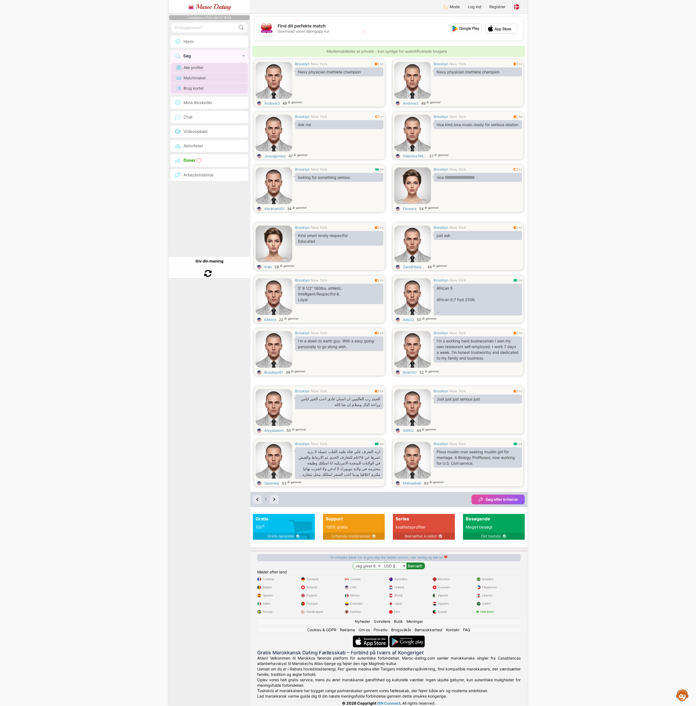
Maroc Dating (212, 7)
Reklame (347, 629)
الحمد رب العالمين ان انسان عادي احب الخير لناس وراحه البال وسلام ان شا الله (340, 402)
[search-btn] (241, 27)
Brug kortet (194, 88)
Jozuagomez (275, 156)
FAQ (466, 629)
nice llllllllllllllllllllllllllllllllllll (455, 177)
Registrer (497, 6)
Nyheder (362, 621)
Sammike (271, 483)
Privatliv (381, 629)
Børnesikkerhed (428, 629)
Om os (364, 629)
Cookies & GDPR (321, 629)
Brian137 (410, 372)
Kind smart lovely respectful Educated (322, 238)
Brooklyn (302, 64)
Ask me (304, 124)
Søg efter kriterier (502, 499)
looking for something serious (324, 177)
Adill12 (408, 430)
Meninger (414, 621)
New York (319, 64)
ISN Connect (388, 703)
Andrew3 (272, 103)
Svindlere (382, 621)
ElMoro (270, 319)
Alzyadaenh (274, 430)
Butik (398, 621)
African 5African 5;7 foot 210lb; (456, 300)
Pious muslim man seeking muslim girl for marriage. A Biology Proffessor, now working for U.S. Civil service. (476, 457)
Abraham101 (274, 209)
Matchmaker (195, 78)
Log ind (474, 6)
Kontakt (452, 629)
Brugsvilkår (401, 629)
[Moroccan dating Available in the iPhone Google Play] (407, 638)
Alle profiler (193, 67)
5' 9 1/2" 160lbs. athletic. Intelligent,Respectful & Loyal (320, 294)
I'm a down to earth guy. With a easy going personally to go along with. (336, 344)
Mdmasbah (412, 483)
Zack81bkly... (414, 267)
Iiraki (268, 267)
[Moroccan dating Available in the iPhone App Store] (371, 638)
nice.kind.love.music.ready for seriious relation (477, 124)
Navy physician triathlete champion (329, 72)
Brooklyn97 (273, 372)
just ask (443, 235)
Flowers (410, 209)
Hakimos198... (415, 156)
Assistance (682, 695)
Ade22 (408, 319)
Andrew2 (410, 103)
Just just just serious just (458, 399)
